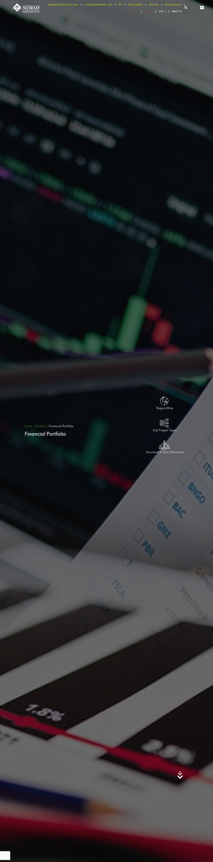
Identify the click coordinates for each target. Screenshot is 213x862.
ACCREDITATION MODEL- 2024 (98, 4)
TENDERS (134, 11)
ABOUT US (177, 11)
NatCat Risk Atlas (173, 4)
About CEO (154, 4)
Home (28, 426)
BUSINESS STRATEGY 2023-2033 (63, 4)
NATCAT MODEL (135, 4)
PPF (120, 4)
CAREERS (148, 11)
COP (161, 11)
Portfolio (40, 426)
